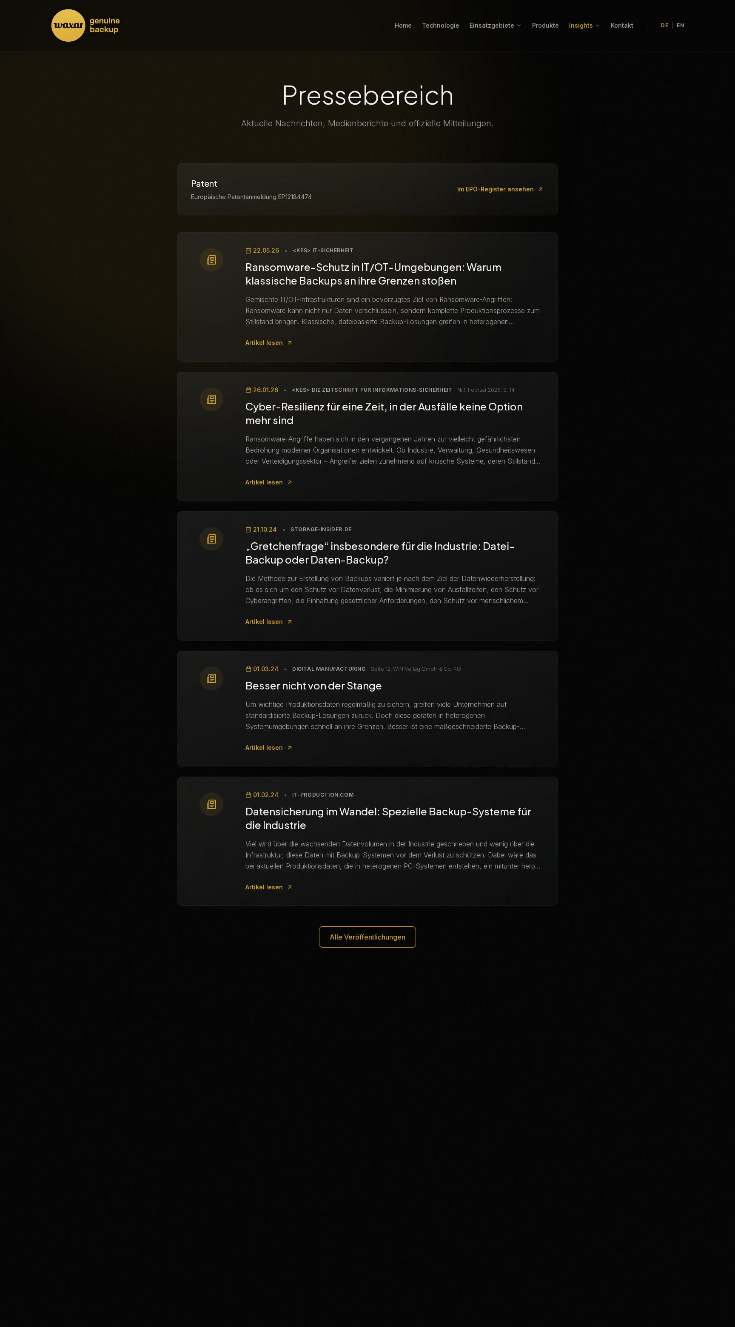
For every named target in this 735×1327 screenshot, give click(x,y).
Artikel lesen (264, 342)
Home (403, 25)
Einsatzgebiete (492, 25)
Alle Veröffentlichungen (367, 937)
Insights (581, 25)
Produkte (545, 25)
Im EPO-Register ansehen (495, 189)
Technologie (440, 25)
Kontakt (622, 25)
